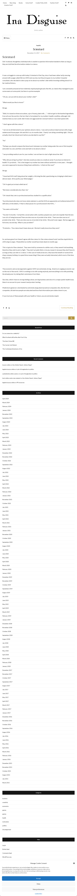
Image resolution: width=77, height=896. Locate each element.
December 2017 (7, 670)
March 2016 (6, 751)
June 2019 (5, 600)
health (38, 45)
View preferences (38, 889)
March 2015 (6, 783)
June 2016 (5, 740)
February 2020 (6, 569)
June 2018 (5, 647)
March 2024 (6, 402)
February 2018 (6, 662)
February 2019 (6, 616)
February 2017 (6, 709)
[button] (74, 863)
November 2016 (7, 720)
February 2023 (6, 445)
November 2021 (7, 499)
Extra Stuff (29, 3)
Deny (38, 884)
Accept (38, 878)
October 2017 (6, 678)
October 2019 (6, 585)
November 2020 (7, 534)
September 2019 (7, 589)
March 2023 (6, 441)
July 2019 (5, 596)
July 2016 (5, 736)
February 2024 (6, 406)
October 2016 (6, 724)
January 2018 (6, 666)
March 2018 (6, 658)
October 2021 (6, 503)
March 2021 (6, 523)
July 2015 (5, 779)
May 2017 (5, 697)
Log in (4, 845)
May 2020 (5, 558)
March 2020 (6, 565)
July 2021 (5, 507)
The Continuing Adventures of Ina (12, 349)
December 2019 (7, 577)
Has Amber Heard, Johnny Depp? (22, 365)
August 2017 (6, 686)
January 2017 (6, 713)
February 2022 (6, 492)
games (4, 810)
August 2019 (6, 592)
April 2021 (5, 519)
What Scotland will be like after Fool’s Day (14, 337)
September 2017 (7, 682)
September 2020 (7, 542)
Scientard (38, 49)
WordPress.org (6, 857)
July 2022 (5, 472)
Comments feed (7, 853)
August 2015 (6, 775)
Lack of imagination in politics (25, 369)
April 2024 (5, 398)
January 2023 (6, 449)
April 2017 (5, 701)
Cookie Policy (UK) (41, 3)
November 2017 (7, 674)
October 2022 (6, 461)
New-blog (13, 3)
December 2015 (7, 763)
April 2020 (5, 561)
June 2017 (5, 693)
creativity (5, 802)
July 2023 (5, 426)
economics (5, 806)
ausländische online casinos (10, 374)
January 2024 (6, 410)
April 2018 (5, 654)
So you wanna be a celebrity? (10, 333)
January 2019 (6, 620)
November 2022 (7, 457)
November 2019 (7, 581)
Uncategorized (6, 829)
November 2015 (7, 767)
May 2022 (5, 480)
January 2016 (6, 759)
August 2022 (6, 468)
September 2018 (7, 635)
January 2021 (6, 530)
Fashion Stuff (54, 3)
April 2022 (5, 484)
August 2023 (6, 422)
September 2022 (7, 464)
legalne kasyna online (8, 369)
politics (4, 825)
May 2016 (5, 744)
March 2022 (6, 488)
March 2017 (6, 705)
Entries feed (5, 849)
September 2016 (7, 728)
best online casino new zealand (11, 378)
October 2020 (6, 538)
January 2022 (6, 495)
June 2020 (5, 554)
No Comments (45, 53)
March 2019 (6, 612)
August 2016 (6, 732)
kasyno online (6, 365)
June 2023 (5, 429)
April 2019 (5, 608)
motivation (5, 822)
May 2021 (5, 515)
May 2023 (5, 433)
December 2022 (7, 453)
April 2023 (5, 437)
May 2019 (5, 604)
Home (5, 3)
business (4, 798)
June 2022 (5, 476)
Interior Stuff (8, 5)
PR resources (20, 382)
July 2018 (5, 643)
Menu (7, 38)
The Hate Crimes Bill (8, 341)
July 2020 (5, 550)
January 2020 (6, 573)
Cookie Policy (38, 893)
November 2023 (7, 414)
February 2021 (6, 526)
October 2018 (6, 631)
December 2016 (7, 717)
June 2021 (5, 511)
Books (21, 3)
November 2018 (7, 627)
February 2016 (6, 755)
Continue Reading (67, 308)
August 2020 (6, 546)
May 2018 (5, 651)
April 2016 (5, 748)
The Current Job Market (9, 345)
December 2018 (7, 623)
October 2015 (6, 771)
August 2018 (6, 639)
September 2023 (7, 418)
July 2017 (5, 689)
